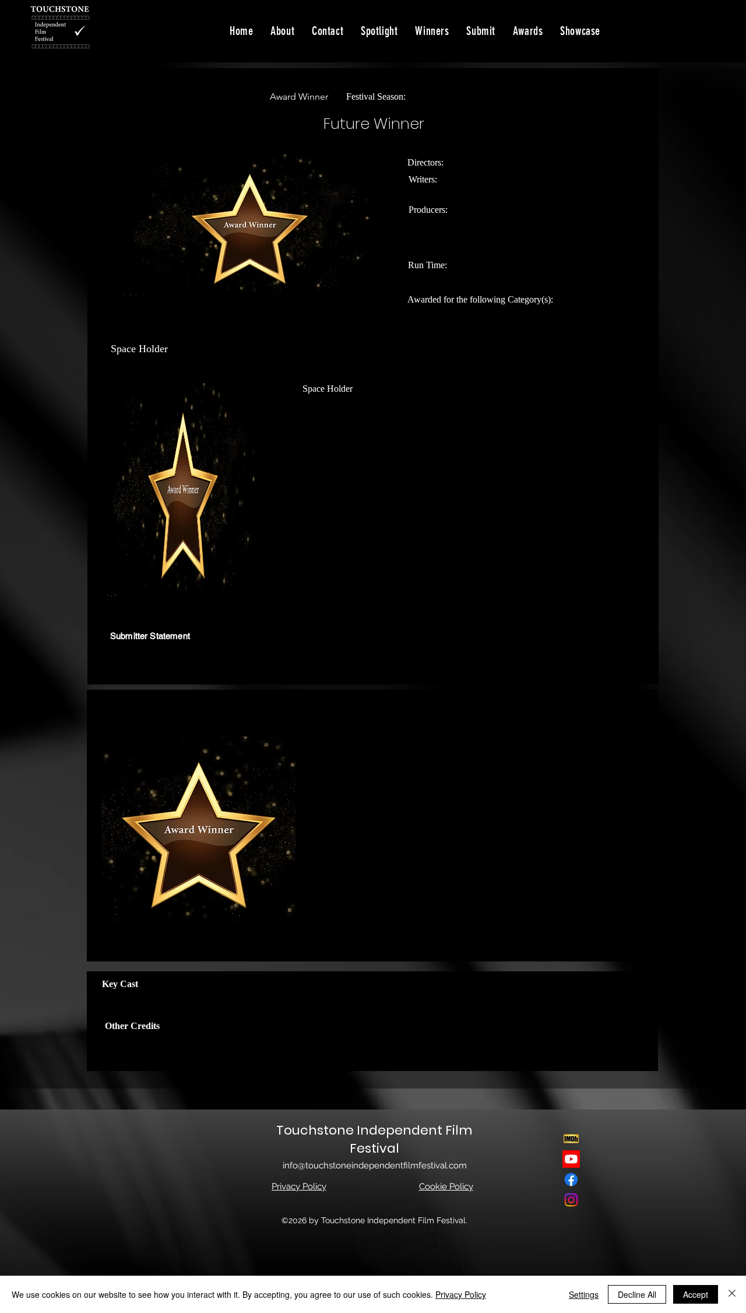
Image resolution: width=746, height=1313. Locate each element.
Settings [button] (584, 1294)
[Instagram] (571, 1200)
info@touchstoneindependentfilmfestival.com (375, 1165)
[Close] (732, 1294)
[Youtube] (571, 1159)
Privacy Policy (460, 1294)
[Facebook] (571, 1179)
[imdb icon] (571, 1138)
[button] (580, 31)
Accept (695, 1294)
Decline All (637, 1294)
